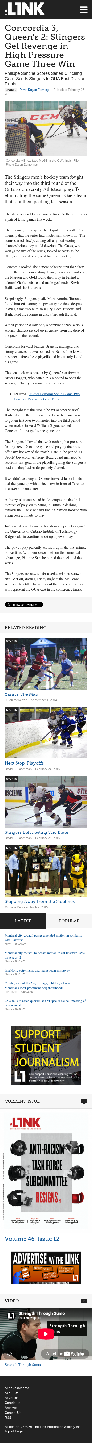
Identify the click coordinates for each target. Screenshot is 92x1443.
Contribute (12, 1403)
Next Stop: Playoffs (24, 763)
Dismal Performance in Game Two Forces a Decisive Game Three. (47, 396)
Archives (11, 1407)
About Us (11, 1393)
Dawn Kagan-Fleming (34, 90)
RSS (8, 1417)
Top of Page (14, 1431)
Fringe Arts (11, 991)
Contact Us (13, 1412)
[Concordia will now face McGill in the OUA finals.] (46, 128)
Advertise (12, 1398)
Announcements (17, 1388)
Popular (69, 921)
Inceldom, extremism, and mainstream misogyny (37, 970)
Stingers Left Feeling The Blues (37, 832)
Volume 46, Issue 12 (32, 1238)
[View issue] (46, 1170)
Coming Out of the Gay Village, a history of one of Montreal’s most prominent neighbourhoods (39, 985)
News (8, 944)
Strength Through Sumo (23, 1364)
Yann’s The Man (21, 694)
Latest (23, 921)
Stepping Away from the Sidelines (40, 901)
